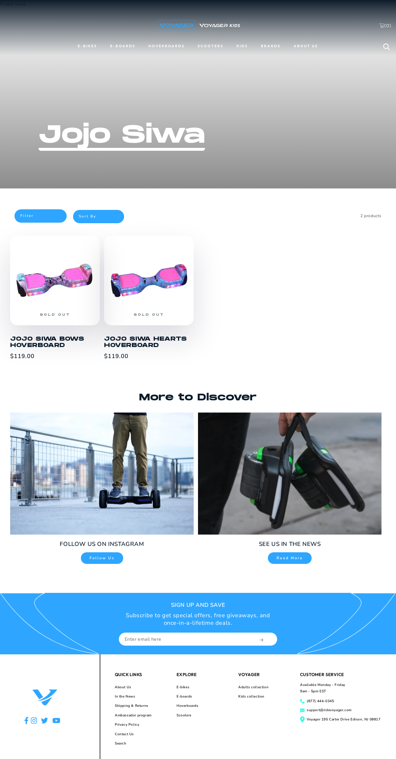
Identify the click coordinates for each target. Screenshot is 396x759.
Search (120, 743)
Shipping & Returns (131, 705)
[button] (386, 46)
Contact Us (124, 734)
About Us (123, 687)
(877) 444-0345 (320, 701)
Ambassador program (133, 715)
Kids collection (251, 696)
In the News (125, 696)
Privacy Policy (127, 724)
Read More (290, 558)
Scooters (184, 715)
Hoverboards (188, 705)
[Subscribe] (262, 640)
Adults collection (253, 687)
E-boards (184, 696)
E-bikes (183, 687)
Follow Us (102, 558)
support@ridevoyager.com (329, 710)
